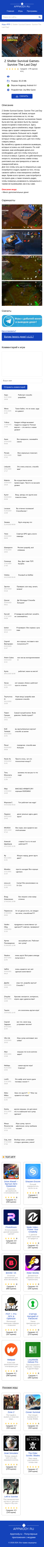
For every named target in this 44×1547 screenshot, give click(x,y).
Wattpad (11, 1360)
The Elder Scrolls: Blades (33, 1454)
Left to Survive (11, 1497)
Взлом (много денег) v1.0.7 (19, 336)
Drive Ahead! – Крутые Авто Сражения (11, 1183)
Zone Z (11, 1412)
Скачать (24, 96)
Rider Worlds (33, 1273)
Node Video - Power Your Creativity (33, 1229)
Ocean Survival (33, 1412)
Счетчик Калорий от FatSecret (32, 1316)
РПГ (8, 24)
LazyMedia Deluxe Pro (33, 1361)
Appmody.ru (22, 4)
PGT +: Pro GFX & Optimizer (11, 1316)
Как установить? (9, 331)
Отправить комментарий (14, 387)
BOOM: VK (11, 1273)
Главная (10, 11)
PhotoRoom (11, 1227)
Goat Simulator (11, 1453)
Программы (32, 11)
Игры (20, 11)
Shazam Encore (32, 1181)
